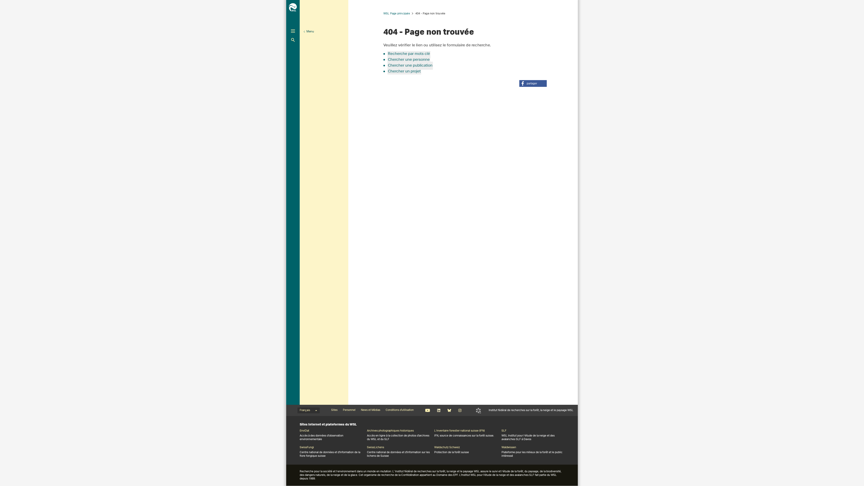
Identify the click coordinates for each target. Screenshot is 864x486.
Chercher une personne (409, 60)
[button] (533, 83)
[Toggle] (293, 31)
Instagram (460, 410)
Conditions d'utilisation (400, 410)
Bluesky (449, 410)
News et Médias (370, 410)
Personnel (349, 410)
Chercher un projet (404, 72)
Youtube (427, 410)
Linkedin (439, 410)
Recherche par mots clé (409, 54)
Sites (334, 410)
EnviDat (304, 431)
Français (305, 410)
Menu (310, 32)
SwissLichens (375, 447)
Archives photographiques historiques (390, 431)
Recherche (293, 40)
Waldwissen (509, 447)
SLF (478, 410)
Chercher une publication (410, 66)
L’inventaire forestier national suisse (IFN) (459, 431)
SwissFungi (307, 447)
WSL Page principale (396, 13)
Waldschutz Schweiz (447, 447)
